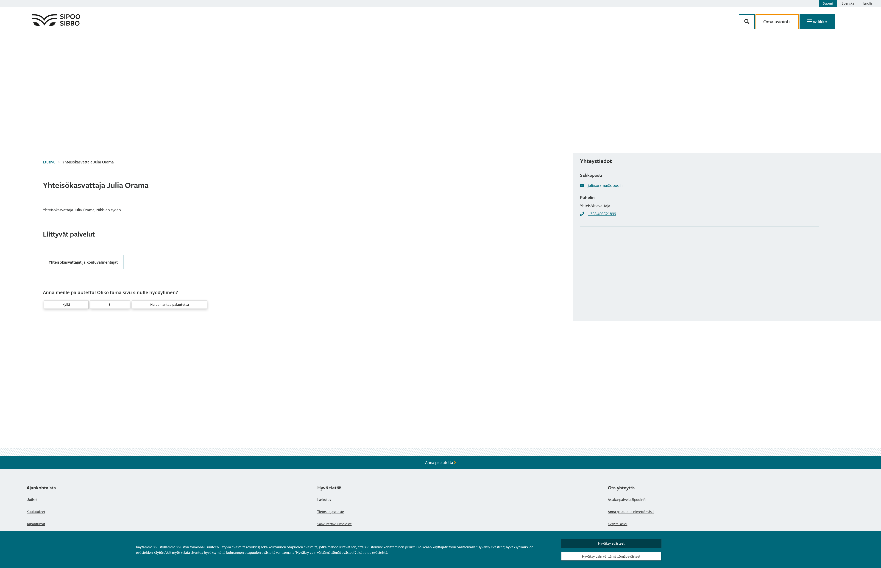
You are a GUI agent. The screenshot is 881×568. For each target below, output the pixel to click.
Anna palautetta (439, 462)
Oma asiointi (777, 21)
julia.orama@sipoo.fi (605, 185)
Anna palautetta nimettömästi (631, 511)
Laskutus (324, 499)
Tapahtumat (36, 523)
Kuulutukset (36, 511)
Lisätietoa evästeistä (372, 552)
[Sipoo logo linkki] (56, 24)
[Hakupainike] (747, 21)
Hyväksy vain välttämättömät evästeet (611, 556)
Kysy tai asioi (617, 523)
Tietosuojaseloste (330, 511)
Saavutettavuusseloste (334, 523)
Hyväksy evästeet (611, 543)
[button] (66, 305)
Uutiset (32, 499)
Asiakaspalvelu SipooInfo (627, 499)
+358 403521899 (602, 213)
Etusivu (49, 162)
